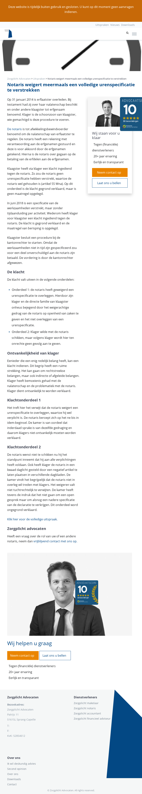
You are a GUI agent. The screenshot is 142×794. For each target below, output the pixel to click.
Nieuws (115, 25)
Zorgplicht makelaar (86, 703)
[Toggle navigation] (134, 34)
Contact (12, 784)
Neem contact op (109, 172)
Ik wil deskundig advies (21, 763)
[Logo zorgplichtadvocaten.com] (8, 33)
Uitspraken (102, 25)
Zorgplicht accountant (87, 713)
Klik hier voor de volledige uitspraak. (32, 519)
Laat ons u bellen (109, 183)
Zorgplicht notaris (85, 708)
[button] (127, 34)
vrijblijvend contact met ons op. (55, 541)
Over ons (12, 774)
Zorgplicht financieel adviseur (92, 718)
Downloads (128, 25)
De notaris (14, 129)
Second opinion (16, 769)
